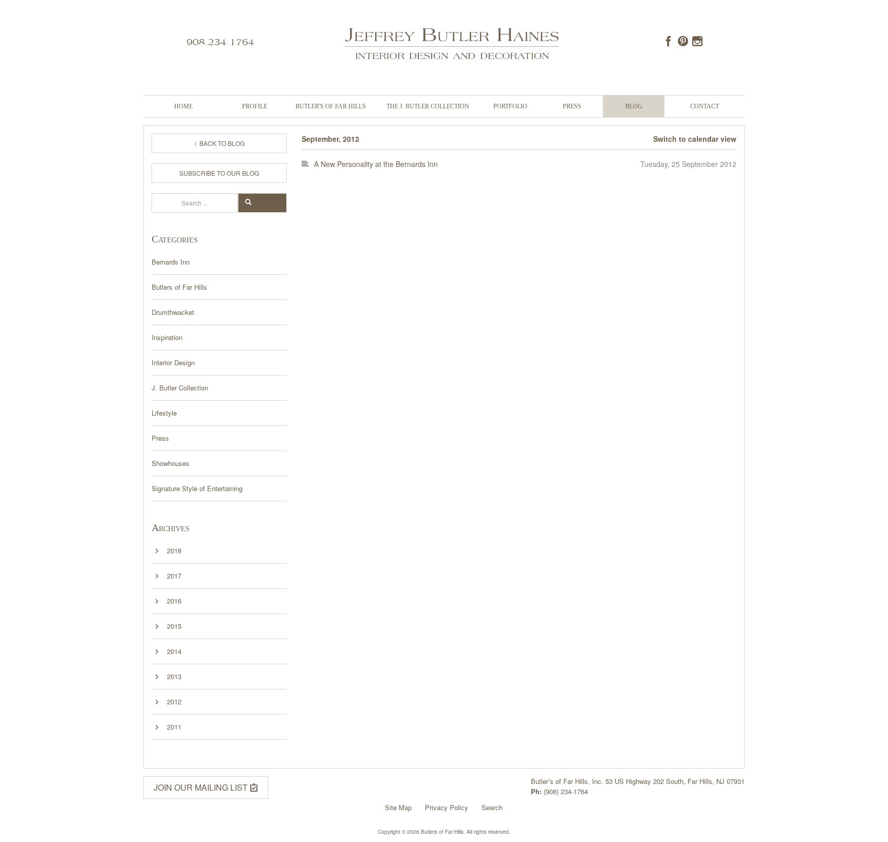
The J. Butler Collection (427, 106)
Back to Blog (221, 143)
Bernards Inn (171, 262)
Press (572, 106)
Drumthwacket (173, 312)
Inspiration (167, 337)
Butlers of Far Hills (179, 287)
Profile (254, 106)
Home (183, 106)
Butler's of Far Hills (330, 106)
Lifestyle (164, 413)
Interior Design (173, 362)
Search (267, 202)
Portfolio (510, 106)
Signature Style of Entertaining (197, 488)
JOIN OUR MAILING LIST (202, 787)
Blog (633, 106)
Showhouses (171, 463)
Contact (704, 106)
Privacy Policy (446, 807)
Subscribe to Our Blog (219, 173)
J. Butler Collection (180, 387)
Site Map (398, 807)
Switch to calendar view (694, 139)
